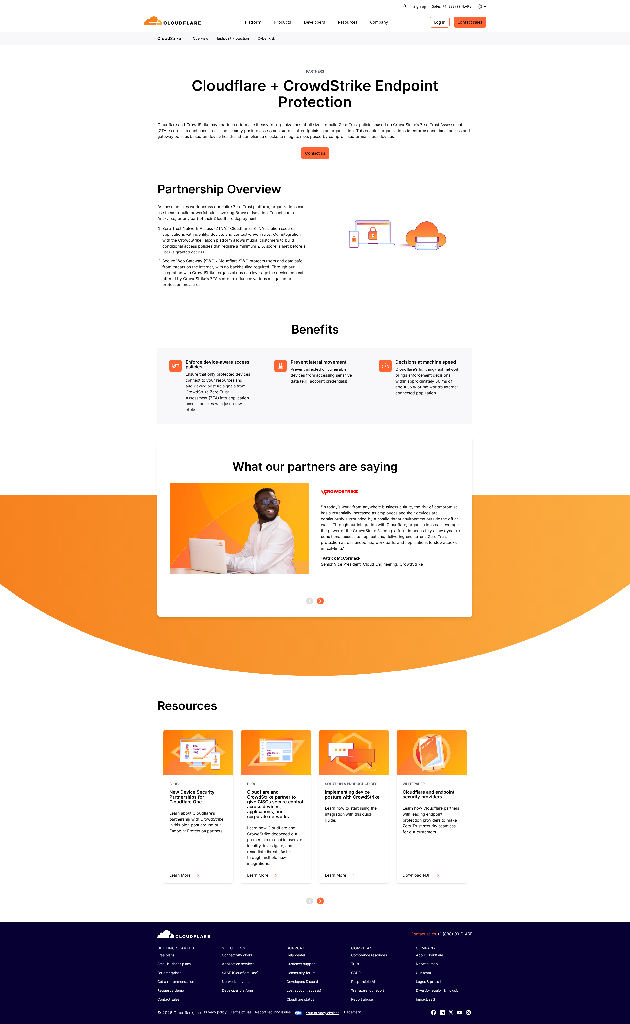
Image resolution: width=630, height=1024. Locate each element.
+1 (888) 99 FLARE (454, 933)
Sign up (419, 6)
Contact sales (469, 22)
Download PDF (416, 875)
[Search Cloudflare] (405, 6)
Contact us (315, 153)
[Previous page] (309, 600)
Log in (439, 22)
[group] (315, 517)
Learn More (179, 875)
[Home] (173, 22)
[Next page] (320, 600)
